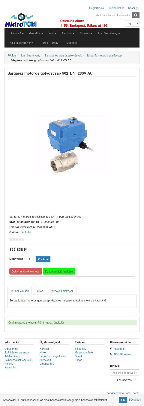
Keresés (45, 348)
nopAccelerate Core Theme (123, 393)
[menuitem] (17, 33)
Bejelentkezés (116, 8)
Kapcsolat (10, 367)
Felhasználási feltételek (18, 360)
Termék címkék (19, 291)
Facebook (119, 348)
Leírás (39, 291)
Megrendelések (84, 352)
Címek (78, 356)
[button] (17, 33)
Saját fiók (80, 348)
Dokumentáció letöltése (26, 271)
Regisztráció (96, 8)
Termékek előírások (62, 291)
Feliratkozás (124, 380)
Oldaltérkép (11, 348)
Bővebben (135, 399)
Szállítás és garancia (16, 352)
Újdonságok (47, 363)
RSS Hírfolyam (122, 354)
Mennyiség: (16, 259)
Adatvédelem (12, 356)
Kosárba (43, 259)
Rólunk (8, 363)
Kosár (78, 360)
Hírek (43, 352)
